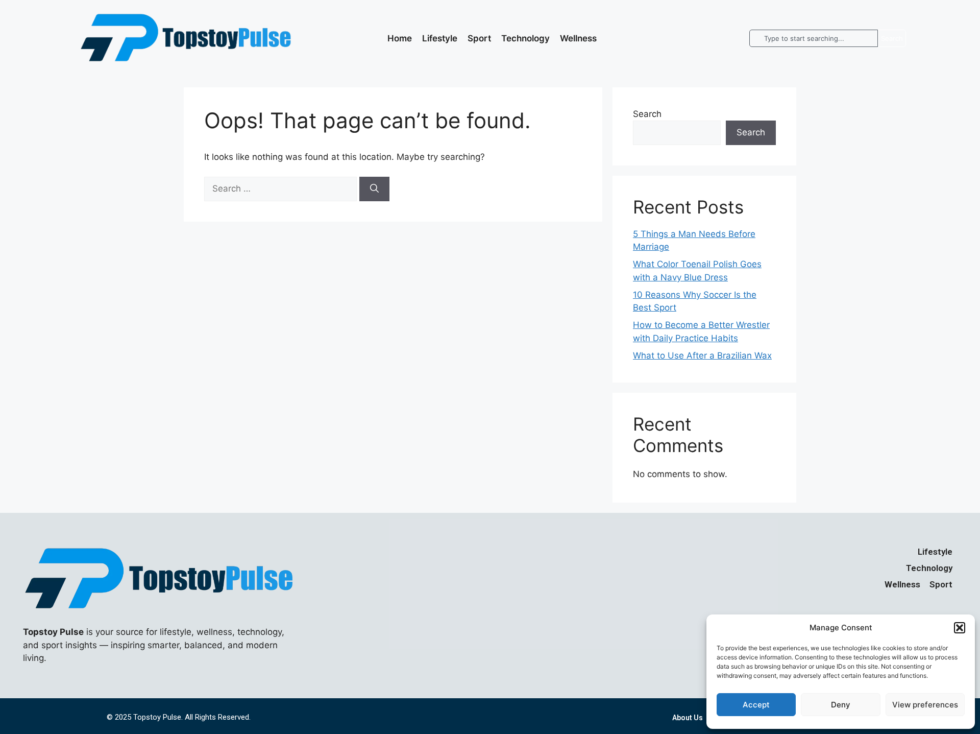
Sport (479, 38)
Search (647, 114)
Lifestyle (439, 38)
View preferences (925, 704)
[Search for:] (281, 188)
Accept (756, 704)
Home (399, 38)
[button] (959, 628)
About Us (687, 718)
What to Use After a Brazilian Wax (702, 355)
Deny (840, 704)
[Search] (374, 189)
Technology (525, 38)
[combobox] (813, 38)
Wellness (578, 38)
